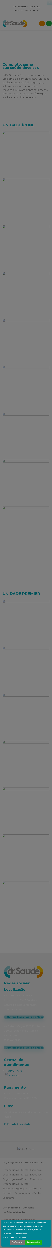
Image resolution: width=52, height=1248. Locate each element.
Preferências (17, 1242)
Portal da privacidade (18, 1237)
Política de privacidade (12, 1234)
